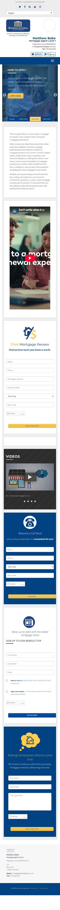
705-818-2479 (51, 49)
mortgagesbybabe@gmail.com (44, 46)
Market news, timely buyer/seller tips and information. (31, 682)
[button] (6, 92)
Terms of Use (34, 888)
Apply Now (15, 96)
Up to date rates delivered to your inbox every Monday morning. (31, 693)
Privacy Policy (44, 888)
